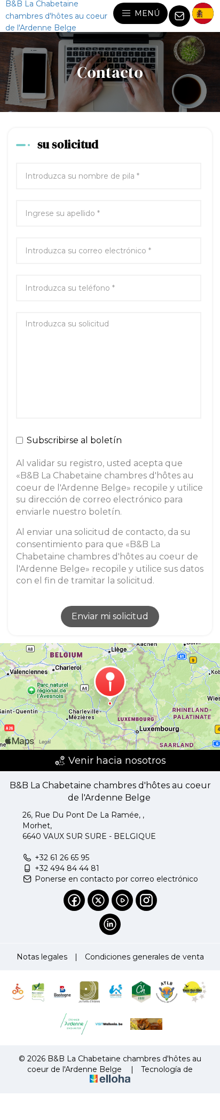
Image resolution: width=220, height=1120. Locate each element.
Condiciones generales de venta (144, 957)
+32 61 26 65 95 (62, 857)
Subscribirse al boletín (74, 440)
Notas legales (42, 957)
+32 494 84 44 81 (67, 868)
